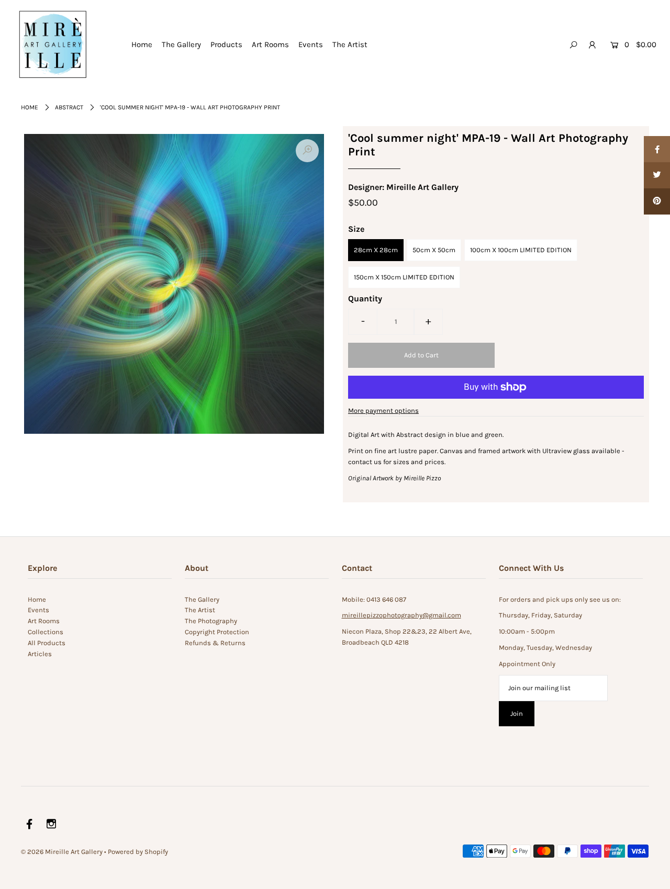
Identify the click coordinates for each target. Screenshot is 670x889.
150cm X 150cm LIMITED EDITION (404, 277)
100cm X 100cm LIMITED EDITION (521, 250)
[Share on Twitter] (657, 175)
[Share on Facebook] (657, 149)
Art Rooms (270, 44)
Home (141, 44)
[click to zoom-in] (307, 150)
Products (226, 44)
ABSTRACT (69, 107)
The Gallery (181, 44)
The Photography (211, 621)
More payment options (383, 410)
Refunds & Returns (215, 643)
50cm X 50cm (433, 250)
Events (310, 44)
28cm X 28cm (376, 250)
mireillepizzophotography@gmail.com (401, 615)
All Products (46, 643)
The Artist (349, 44)
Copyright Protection (217, 632)
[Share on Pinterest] (657, 201)
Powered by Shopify (138, 852)
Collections (45, 632)
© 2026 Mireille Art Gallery (62, 852)
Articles (40, 654)
